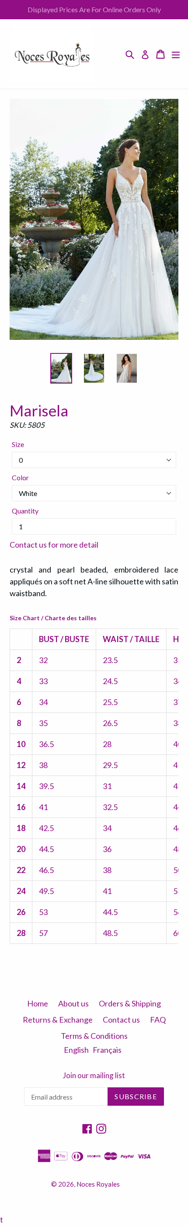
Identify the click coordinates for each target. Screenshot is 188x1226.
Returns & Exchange (58, 1019)
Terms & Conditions (94, 1036)
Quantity (25, 510)
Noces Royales (98, 1184)
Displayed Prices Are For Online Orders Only (94, 9)
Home (37, 1003)
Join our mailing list (94, 1075)
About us (73, 1003)
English (76, 1050)
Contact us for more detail (54, 544)
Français (107, 1050)
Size (18, 444)
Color (20, 477)
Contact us (121, 1019)
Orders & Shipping (130, 1003)
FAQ (158, 1019)
